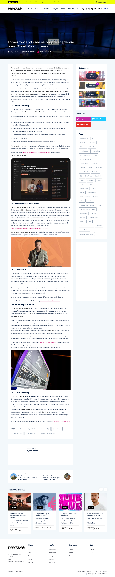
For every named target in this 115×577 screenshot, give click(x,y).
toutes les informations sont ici (50, 301)
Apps (63, 9)
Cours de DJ (45, 429)
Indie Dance (53, 553)
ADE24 (82, 143)
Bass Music (52, 549)
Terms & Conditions (84, 571)
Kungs (94, 188)
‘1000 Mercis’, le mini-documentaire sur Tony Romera (18, 516)
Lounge (51, 556)
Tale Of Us (83, 213)
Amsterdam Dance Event (88, 155)
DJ (81, 176)
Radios (92, 549)
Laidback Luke (17, 433)
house (99, 180)
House (30, 553)
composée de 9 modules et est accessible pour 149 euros (29, 228)
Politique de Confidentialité (97, 574)
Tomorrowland (30, 433)
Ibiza (90, 184)
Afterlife (92, 147)
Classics (51, 559)
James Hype (57, 429)
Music (37, 9)
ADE (93, 138)
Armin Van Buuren (86, 159)
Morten (90, 201)
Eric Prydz (88, 176)
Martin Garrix (92, 192)
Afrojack (83, 147)
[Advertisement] (92, 271)
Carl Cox (95, 163)
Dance (30, 549)
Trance (30, 556)
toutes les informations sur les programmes (36, 152)
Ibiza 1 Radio (73, 9)
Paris (99, 205)
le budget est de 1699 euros (47, 342)
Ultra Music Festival (86, 226)
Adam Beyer (84, 138)
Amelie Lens (84, 151)
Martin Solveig (85, 197)
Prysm (37, 527)
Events (46, 9)
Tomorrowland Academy (47, 433)
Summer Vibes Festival (87, 209)
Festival (98, 176)
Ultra (89, 221)
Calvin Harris (84, 163)
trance (82, 221)
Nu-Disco (52, 562)
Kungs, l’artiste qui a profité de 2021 (42, 515)
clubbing (99, 168)
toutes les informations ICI (61, 421)
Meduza (95, 197)
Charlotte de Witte (86, 168)
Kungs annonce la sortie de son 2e (69, 515)
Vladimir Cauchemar (86, 234)
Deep (30, 559)
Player (55, 9)
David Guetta (84, 172)
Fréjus (82, 180)
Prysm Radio (15, 52)
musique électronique (87, 205)
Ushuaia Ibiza (84, 230)
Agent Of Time (32, 429)
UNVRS (99, 226)
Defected (95, 172)
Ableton (21, 429)
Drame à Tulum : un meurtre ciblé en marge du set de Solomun (39, 2)
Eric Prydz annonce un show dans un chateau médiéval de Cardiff (27, 477)
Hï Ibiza (82, 184)
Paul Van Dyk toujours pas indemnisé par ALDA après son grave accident (53, 477)
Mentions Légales (101, 571)
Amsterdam (96, 151)
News (29, 9)
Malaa (82, 192)
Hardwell (90, 180)
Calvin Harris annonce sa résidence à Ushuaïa (95, 515)
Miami (82, 201)
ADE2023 (91, 143)
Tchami (93, 213)
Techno (82, 217)
